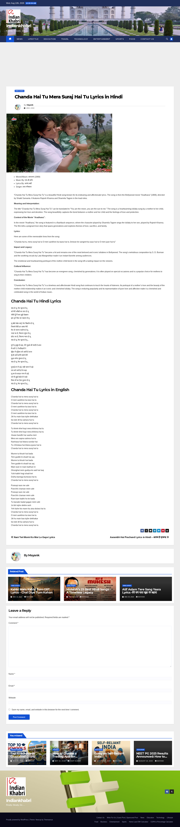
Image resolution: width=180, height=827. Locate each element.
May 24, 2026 (18, 761)
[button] (167, 39)
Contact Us (147, 39)
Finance (56, 749)
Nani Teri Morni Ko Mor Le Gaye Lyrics (34, 537)
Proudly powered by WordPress (17, 820)
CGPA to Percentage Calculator (162, 822)
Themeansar (48, 820)
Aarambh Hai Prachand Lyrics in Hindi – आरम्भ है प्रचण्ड (138, 537)
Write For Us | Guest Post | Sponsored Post (122, 818)
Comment (13, 623)
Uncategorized (16, 749)
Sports (120, 39)
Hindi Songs (19, 91)
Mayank (30, 105)
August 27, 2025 (104, 761)
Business (104, 822)
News (20, 39)
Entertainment (101, 39)
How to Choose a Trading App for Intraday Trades (64, 756)
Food (132, 39)
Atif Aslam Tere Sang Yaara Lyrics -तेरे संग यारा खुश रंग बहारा (141, 591)
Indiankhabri (18, 25)
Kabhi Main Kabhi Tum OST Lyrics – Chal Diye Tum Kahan (31, 591)
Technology (81, 39)
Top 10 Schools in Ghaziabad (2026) (22, 755)
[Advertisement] (90, 60)
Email (12, 686)
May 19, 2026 (60, 761)
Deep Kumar (75, 761)
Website (12, 698)
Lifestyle (33, 39)
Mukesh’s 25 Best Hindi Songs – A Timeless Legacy (88, 591)
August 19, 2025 (146, 761)
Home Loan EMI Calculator (138, 822)
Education (50, 39)
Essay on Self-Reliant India (109, 755)
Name (12, 674)
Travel (65, 39)
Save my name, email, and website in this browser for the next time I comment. (45, 710)
